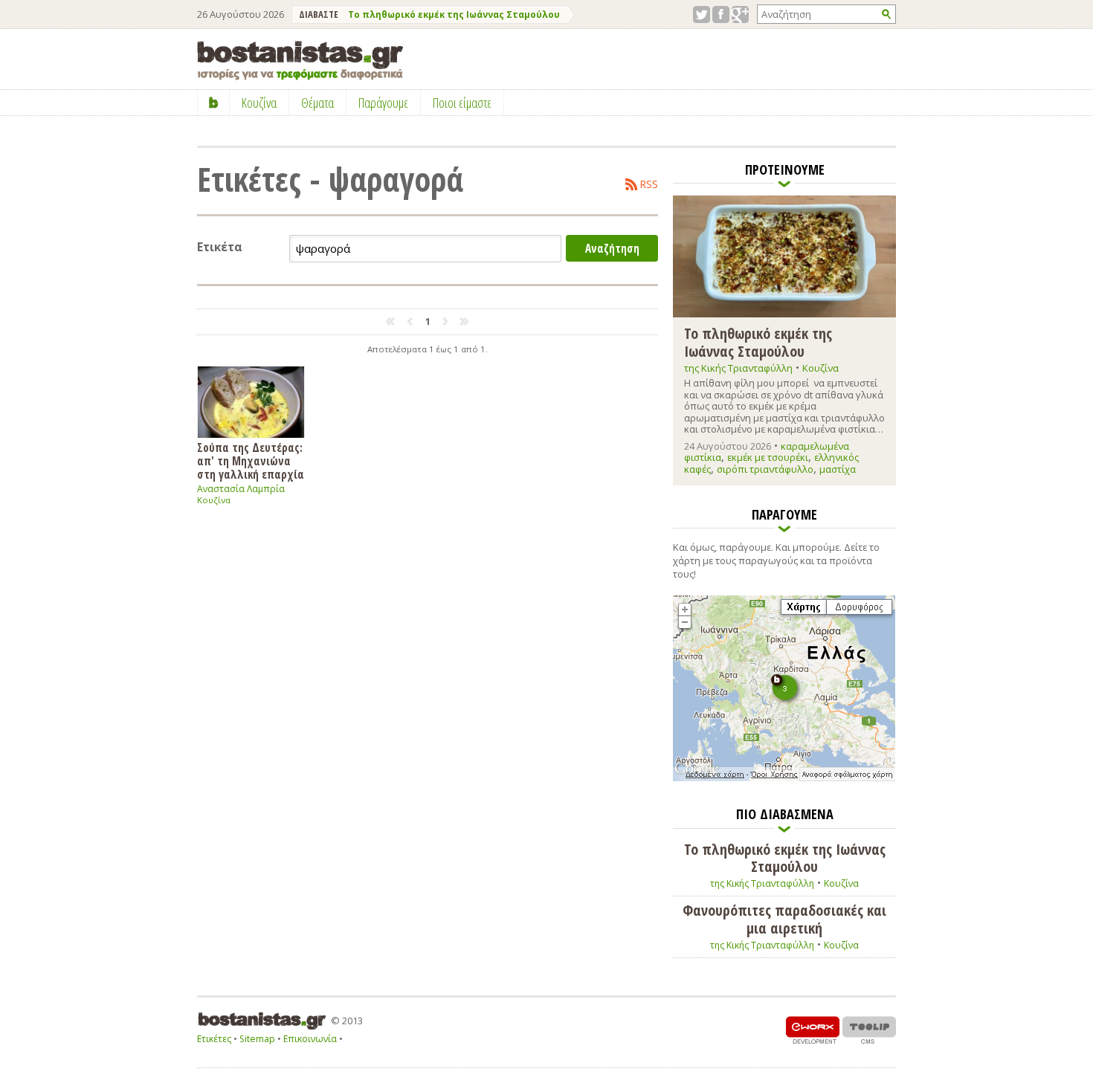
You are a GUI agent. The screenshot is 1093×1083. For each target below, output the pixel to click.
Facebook (720, 14)
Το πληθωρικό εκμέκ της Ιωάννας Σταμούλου (454, 14)
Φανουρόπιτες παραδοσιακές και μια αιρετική (784, 919)
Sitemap (257, 1038)
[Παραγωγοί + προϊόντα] (784, 778)
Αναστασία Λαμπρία (241, 488)
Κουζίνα (213, 499)
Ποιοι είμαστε (462, 102)
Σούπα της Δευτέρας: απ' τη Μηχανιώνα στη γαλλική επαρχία (250, 461)
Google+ (740, 14)
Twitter (701, 14)
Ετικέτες (214, 1038)
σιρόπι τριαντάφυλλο (765, 469)
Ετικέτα (219, 247)
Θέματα (317, 102)
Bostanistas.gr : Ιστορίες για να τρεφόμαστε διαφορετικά (300, 60)
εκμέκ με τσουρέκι (767, 457)
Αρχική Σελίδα (214, 102)
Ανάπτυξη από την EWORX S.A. (812, 1030)
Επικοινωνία (310, 1038)
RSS (649, 184)
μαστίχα (837, 469)
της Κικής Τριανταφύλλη (738, 368)
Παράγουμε (383, 102)
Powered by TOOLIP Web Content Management (869, 1030)
